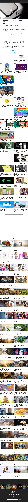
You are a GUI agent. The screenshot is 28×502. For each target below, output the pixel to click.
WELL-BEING (1, 86)
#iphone (8, 34)
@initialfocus (5, 33)
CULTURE (1, 63)
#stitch (8, 33)
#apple (23, 33)
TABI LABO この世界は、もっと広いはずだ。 (14, 50)
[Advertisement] (14, 227)
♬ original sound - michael (13, 34)
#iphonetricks (5, 34)
